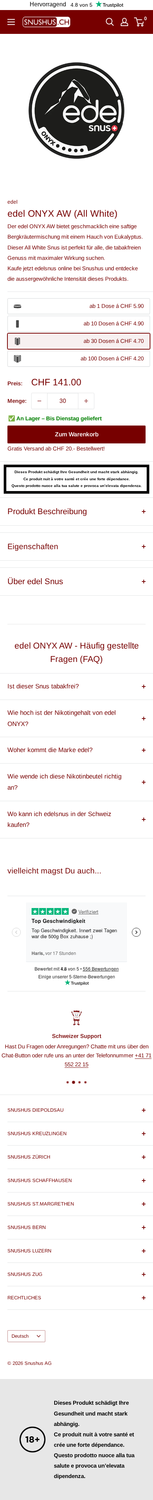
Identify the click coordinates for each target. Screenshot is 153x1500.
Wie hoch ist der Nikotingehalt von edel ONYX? (61, 718)
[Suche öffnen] (110, 22)
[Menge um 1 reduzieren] (39, 401)
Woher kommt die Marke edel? (49, 750)
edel (12, 202)
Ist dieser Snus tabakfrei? (43, 686)
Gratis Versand (25, 448)
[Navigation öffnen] (11, 22)
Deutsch (20, 1336)
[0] (139, 21)
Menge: (17, 401)
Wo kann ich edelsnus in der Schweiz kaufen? (59, 819)
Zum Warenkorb (76, 434)
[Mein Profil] (124, 22)
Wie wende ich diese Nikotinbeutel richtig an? (64, 782)
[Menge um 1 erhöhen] (86, 401)
